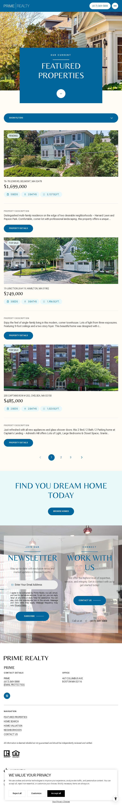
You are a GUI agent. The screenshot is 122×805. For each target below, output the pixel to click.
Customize (36, 793)
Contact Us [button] (11, 734)
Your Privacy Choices (61, 802)
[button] (89, 600)
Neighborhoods (13, 730)
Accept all (56, 793)
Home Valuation (13, 725)
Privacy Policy (20, 605)
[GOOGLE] (7, 696)
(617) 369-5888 (100, 6)
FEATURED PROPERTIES (15, 717)
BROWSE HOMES (61, 511)
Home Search (11, 721)
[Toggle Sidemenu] (115, 6)
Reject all (17, 793)
